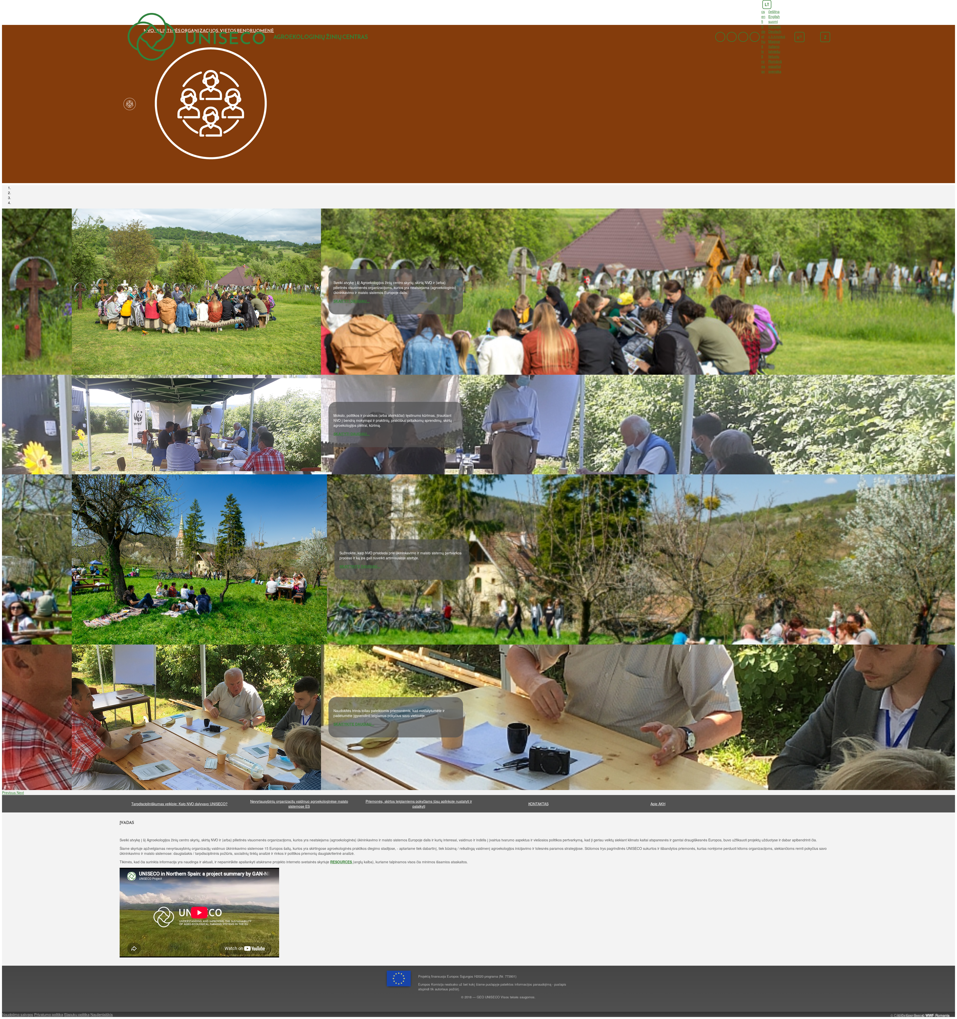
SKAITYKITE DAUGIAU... (359, 566)
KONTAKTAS (538, 803)
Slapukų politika (76, 1014)
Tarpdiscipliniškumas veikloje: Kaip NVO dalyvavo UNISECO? (179, 803)
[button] (9, 792)
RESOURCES (341, 861)
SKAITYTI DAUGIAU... (351, 300)
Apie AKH (657, 803)
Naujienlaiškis (101, 1014)
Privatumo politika (48, 1014)
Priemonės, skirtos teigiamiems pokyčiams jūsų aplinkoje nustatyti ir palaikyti (419, 804)
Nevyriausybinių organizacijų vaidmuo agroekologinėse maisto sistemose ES (299, 804)
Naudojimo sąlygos (17, 1014)
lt (767, 4)
